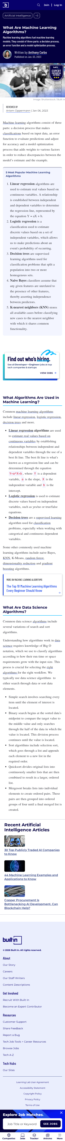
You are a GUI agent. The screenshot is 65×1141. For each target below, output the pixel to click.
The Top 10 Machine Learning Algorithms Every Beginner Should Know (31, 588)
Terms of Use (32, 1105)
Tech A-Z (8, 1055)
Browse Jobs (11, 1048)
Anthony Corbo (37, 52)
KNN (6, 558)
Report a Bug (11, 1035)
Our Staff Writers (14, 978)
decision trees (12, 422)
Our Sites (9, 1070)
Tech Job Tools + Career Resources (24, 1041)
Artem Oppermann (18, 110)
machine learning (27, 411)
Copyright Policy (32, 1093)
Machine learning (14, 122)
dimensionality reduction (19, 563)
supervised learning (49, 517)
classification (42, 523)
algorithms (46, 411)
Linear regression (21, 430)
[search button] (38, 5)
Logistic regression (22, 496)
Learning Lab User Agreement (32, 1082)
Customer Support (15, 1021)
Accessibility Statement (32, 1088)
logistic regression (49, 417)
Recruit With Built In (16, 1000)
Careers (7, 971)
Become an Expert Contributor (22, 1006)
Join (46, 5)
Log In (58, 5)
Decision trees (18, 517)
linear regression (24, 417)
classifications (12, 133)
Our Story (9, 964)
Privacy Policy (32, 1099)
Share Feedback (13, 1028)
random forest (34, 558)
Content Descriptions (16, 984)
